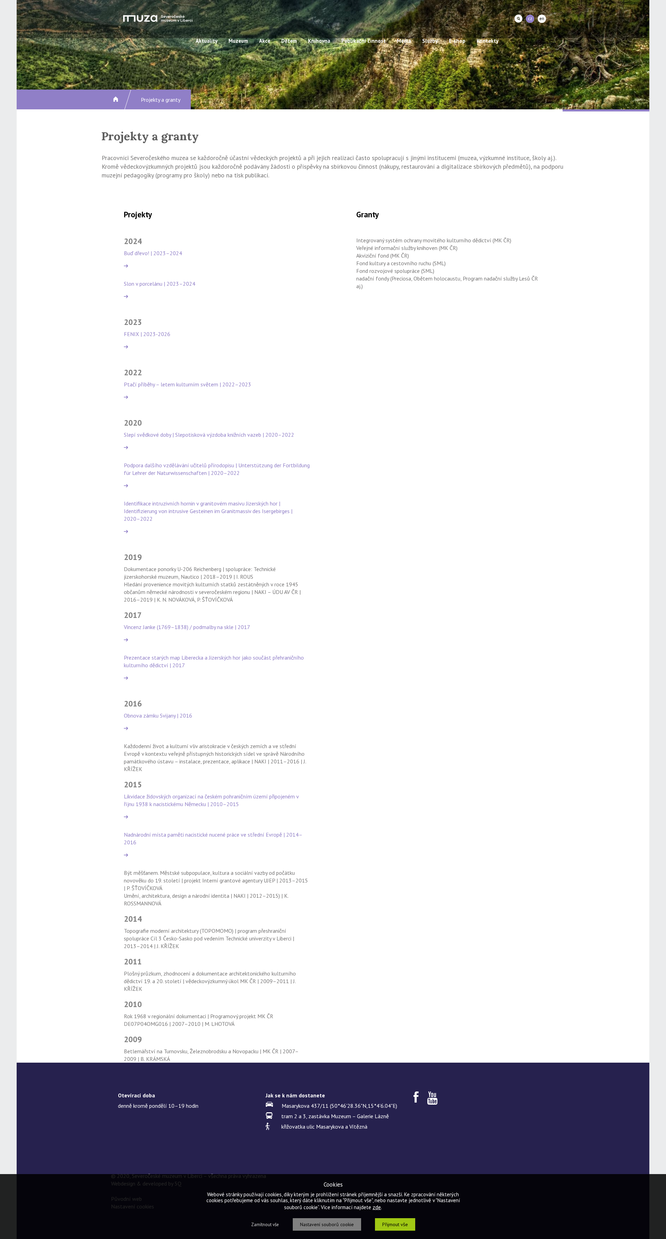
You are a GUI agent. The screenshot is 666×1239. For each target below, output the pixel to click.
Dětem (289, 40)
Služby (430, 40)
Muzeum (238, 40)
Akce (264, 40)
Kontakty (487, 40)
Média (404, 40)
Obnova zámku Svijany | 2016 (158, 715)
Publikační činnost (363, 40)
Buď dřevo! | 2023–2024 (153, 253)
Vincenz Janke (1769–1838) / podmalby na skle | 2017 (187, 626)
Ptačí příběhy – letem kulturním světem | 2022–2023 (187, 384)
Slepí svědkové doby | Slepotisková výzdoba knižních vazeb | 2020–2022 (209, 434)
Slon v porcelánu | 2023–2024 (159, 283)
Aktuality (206, 40)
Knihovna (319, 40)
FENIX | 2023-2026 (147, 333)
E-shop (457, 40)
